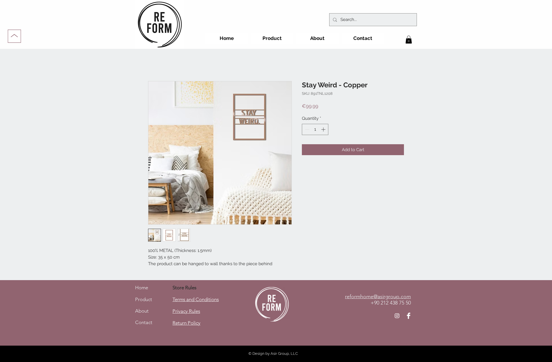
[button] (408, 39)
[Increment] (324, 129)
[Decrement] (306, 129)
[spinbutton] (315, 129)
